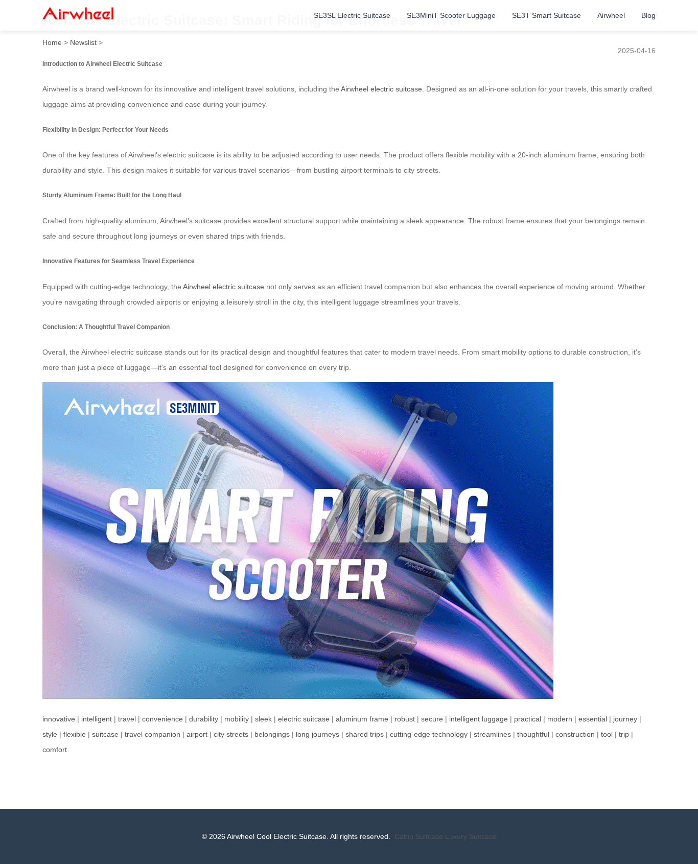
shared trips (364, 734)
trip (624, 734)
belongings (272, 734)
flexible (74, 734)
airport (197, 734)
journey (625, 719)
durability (203, 719)
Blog (648, 15)
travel (127, 719)
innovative (58, 719)
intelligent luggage (478, 719)
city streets (231, 734)
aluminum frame (362, 719)
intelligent (96, 719)
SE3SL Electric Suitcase (352, 15)
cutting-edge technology (429, 734)
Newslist (83, 42)
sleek (263, 719)
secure (432, 719)
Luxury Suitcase (471, 836)
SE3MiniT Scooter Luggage (451, 15)
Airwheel (611, 15)
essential (592, 719)
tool (607, 734)
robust (404, 719)
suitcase (105, 734)
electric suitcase (304, 719)
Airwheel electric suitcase (381, 89)
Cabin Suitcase (418, 836)
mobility (236, 719)
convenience (162, 719)
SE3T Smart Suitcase (546, 15)
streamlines (492, 734)
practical (527, 719)
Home (52, 42)
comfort (54, 749)
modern (559, 719)
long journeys (317, 734)
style (49, 734)
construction (575, 734)
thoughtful (533, 734)
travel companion (152, 734)
